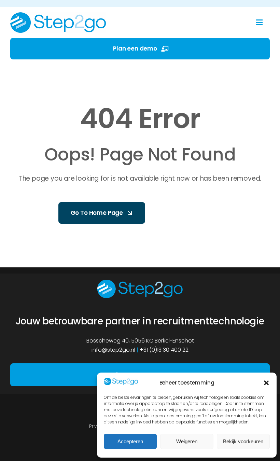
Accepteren (130, 441)
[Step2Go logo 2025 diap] (140, 282)
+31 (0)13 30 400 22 (164, 350)
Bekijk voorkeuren (243, 441)
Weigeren (186, 441)
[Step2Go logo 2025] (58, 15)
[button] (266, 382)
